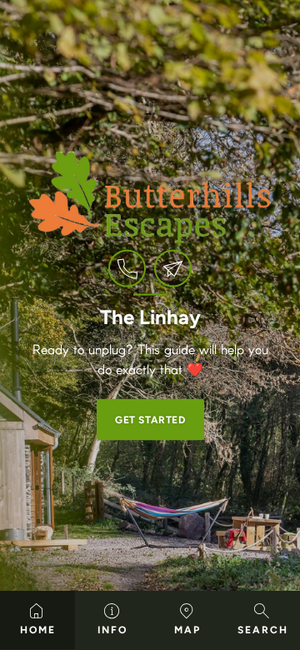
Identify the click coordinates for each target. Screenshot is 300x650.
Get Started (150, 420)
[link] (127, 269)
